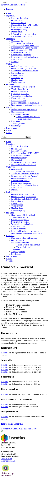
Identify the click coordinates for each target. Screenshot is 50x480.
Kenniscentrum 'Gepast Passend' (24, 176)
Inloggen (9, 9)
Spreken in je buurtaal (20, 222)
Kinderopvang (17, 203)
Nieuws (9, 258)
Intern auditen (16, 187)
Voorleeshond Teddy (19, 217)
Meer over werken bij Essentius (24, 238)
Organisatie (10, 144)
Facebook (21, 5)
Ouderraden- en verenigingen (23, 194)
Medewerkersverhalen (20, 242)
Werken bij (10, 236)
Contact (9, 261)
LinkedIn (13, 5)
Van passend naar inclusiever (23, 171)
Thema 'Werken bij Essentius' (28, 245)
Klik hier (4, 353)
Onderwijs (10, 167)
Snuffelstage (16, 254)
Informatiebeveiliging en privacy (24, 162)
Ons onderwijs (17, 169)
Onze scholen (11, 256)
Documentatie (17, 160)
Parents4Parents (17, 201)
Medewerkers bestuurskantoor (23, 164)
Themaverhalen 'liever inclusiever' (25, 174)
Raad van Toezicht (18, 151)
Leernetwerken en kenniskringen (24, 185)
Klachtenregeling (18, 210)
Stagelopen (15, 249)
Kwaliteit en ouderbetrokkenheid (24, 199)
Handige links (17, 208)
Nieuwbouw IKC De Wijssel (23, 215)
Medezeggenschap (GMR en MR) (25, 153)
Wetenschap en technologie (22, 224)
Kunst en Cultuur (18, 226)
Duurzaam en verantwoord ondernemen (27, 233)
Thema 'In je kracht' (24, 247)
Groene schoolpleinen (20, 219)
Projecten (10, 213)
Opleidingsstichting (19, 158)
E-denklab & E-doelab (20, 181)
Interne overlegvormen (20, 155)
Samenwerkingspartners (21, 183)
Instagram (5, 5)
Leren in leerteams (18, 229)
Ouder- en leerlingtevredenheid (23, 197)
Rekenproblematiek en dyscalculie (25, 231)
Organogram (16, 148)
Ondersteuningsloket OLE (22, 178)
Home (8, 142)
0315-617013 (6, 458)
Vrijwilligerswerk (18, 252)
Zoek (28, 137)
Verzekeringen (17, 206)
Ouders (9, 192)
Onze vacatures (17, 240)
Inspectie (14, 190)
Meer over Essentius (19, 146)
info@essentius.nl (8, 461)
